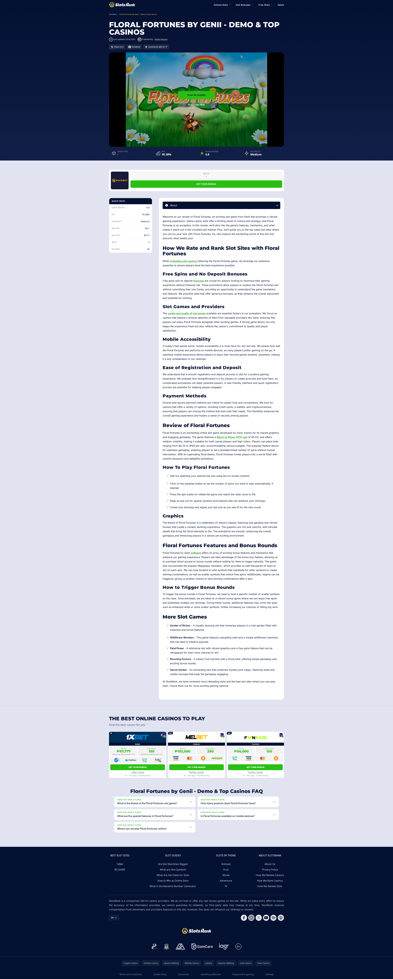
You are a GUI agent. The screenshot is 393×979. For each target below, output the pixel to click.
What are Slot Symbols (173, 869)
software (196, 552)
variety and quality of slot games (187, 313)
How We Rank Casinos (270, 880)
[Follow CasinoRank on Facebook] (244, 918)
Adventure (226, 880)
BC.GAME (120, 869)
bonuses (198, 280)
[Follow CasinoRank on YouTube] (266, 918)
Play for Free (196, 104)
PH (112, 917)
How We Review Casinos (270, 875)
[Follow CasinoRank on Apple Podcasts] (281, 918)
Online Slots (221, 4)
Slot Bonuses (243, 4)
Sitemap (269, 974)
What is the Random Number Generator (173, 886)
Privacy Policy (270, 869)
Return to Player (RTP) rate (232, 437)
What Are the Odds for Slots (173, 875)
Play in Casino (196, 95)
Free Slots (264, 4)
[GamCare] (202, 946)
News (281, 4)
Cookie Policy (160, 974)
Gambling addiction (211, 974)
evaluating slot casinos (183, 261)
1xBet (120, 864)
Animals (226, 864)
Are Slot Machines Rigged (173, 864)
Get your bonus (206, 184)
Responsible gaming (243, 974)
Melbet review (196, 772)
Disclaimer (183, 974)
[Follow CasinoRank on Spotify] (273, 918)
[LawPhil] (166, 946)
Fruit (226, 869)
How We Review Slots (269, 886)
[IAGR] (224, 946)
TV (226, 886)
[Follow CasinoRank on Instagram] (251, 918)
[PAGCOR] (155, 946)
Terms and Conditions (130, 974)
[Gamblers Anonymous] (180, 946)
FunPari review (255, 772)
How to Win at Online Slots (172, 880)
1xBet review (137, 772)
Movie (226, 875)
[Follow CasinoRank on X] (259, 918)
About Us (270, 864)
